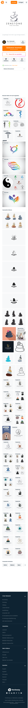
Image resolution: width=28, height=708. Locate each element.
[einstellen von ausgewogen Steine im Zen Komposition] (13, 253)
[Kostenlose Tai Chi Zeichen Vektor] (13, 216)
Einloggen (21, 2)
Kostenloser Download (14, 48)
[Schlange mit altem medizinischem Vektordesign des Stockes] (17, 135)
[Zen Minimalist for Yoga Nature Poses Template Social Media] (6, 381)
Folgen (22, 42)
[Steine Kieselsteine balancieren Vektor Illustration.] (8, 417)
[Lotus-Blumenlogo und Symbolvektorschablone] (8, 125)
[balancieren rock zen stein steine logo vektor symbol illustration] (17, 379)
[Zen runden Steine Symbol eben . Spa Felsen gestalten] (9, 367)
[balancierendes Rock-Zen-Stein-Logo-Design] (8, 168)
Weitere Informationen (9, 67)
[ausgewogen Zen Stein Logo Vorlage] (8, 101)
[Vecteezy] (2, 2)
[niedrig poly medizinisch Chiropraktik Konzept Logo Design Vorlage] (13, 183)
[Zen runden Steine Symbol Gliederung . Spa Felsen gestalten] (8, 393)
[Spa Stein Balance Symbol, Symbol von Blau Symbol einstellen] (8, 405)
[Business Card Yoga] (18, 529)
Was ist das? (14, 65)
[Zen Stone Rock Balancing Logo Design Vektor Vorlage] (13, 270)
